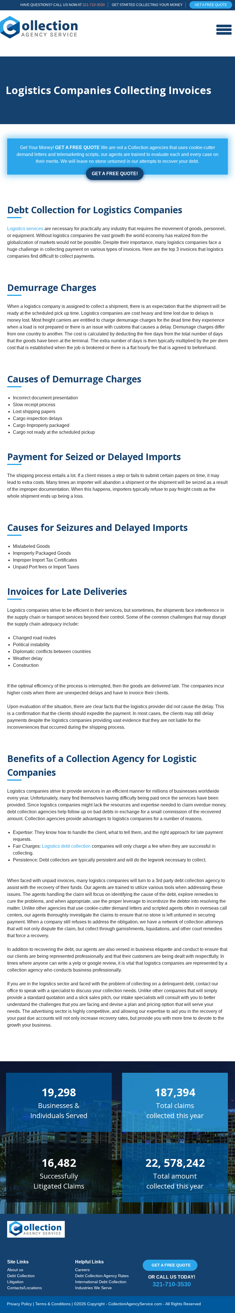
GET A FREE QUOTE (211, 5)
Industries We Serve (93, 1287)
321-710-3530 (94, 5)
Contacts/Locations (24, 1287)
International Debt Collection (100, 1281)
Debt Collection (21, 1275)
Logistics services (25, 228)
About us (15, 1269)
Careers (82, 1269)
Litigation (15, 1281)
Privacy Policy (19, 1304)
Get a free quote (171, 1265)
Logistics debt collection (66, 846)
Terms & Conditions (52, 1304)
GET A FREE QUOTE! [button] (115, 173)
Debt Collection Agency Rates (102, 1275)
